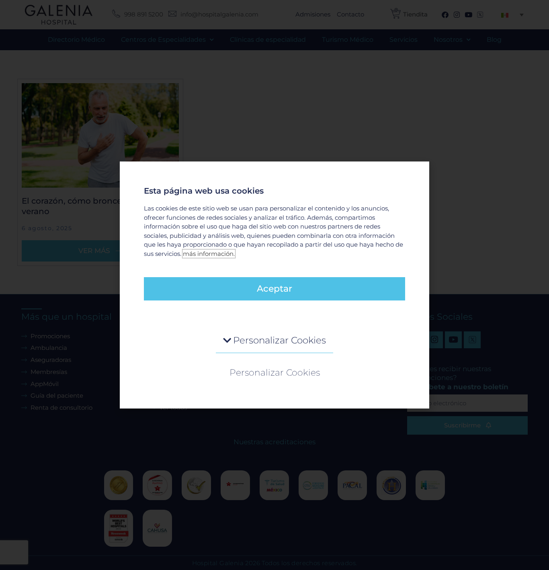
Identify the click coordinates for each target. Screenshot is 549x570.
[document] (274, 285)
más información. (209, 253)
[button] (274, 341)
